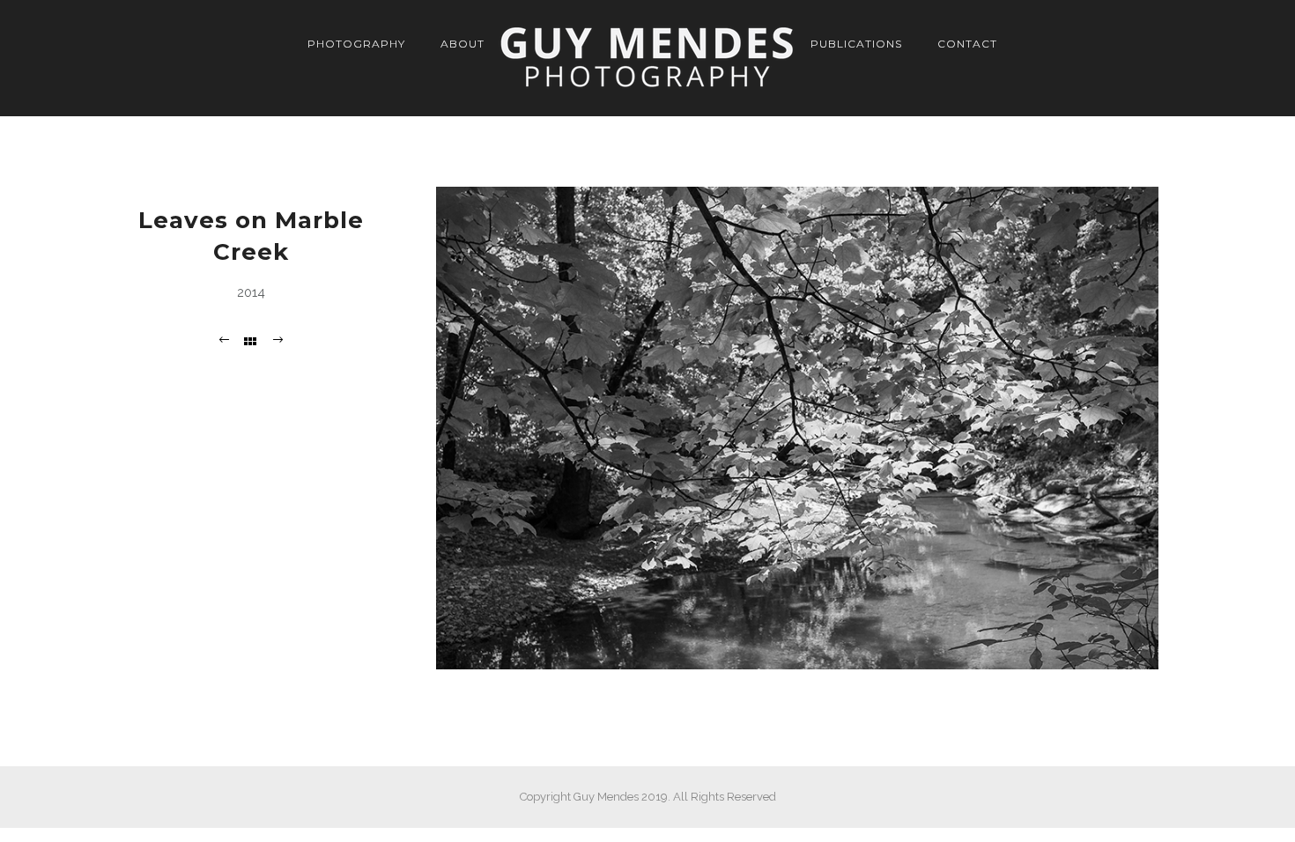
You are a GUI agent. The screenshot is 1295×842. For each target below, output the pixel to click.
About (462, 43)
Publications (856, 43)
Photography (356, 43)
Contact (967, 43)
